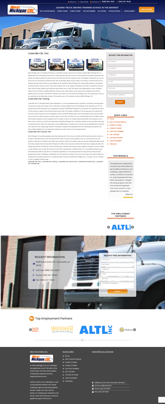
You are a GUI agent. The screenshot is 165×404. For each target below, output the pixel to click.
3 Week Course (37, 60)
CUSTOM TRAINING (89, 11)
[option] (120, 227)
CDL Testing (76, 60)
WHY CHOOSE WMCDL (47, 11)
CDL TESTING (101, 11)
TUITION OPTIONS (114, 11)
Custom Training (56, 60)
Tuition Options (95, 60)
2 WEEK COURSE (75, 11)
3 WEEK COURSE (62, 11)
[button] (146, 9)
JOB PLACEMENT (129, 11)
